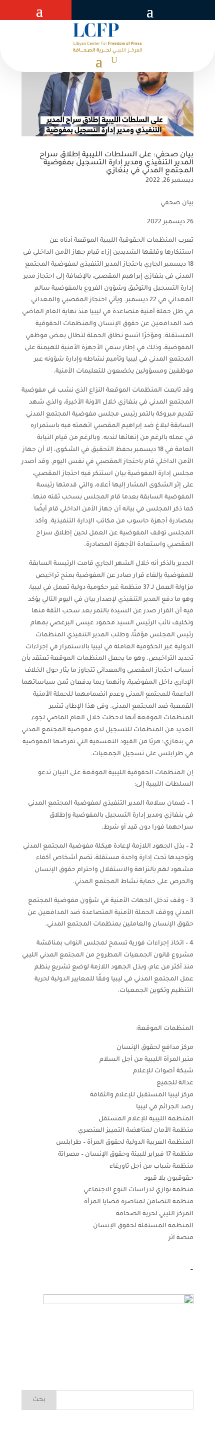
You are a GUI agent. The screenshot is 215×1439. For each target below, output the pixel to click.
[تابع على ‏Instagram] (102, 9)
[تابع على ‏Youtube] (89, 9)
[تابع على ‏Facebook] (128, 9)
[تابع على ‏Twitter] (115, 9)
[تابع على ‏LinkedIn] (80, 9)
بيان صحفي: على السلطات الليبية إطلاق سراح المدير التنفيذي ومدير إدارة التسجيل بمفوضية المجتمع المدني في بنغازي (117, 163)
